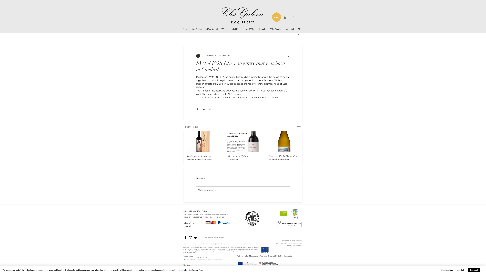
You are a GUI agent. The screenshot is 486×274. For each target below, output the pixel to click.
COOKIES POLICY (221, 244)
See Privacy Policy (195, 270)
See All (299, 126)
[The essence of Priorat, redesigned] (243, 141)
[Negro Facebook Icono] (186, 238)
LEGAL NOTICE (200, 244)
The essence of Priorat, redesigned (238, 157)
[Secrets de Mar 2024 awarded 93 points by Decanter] (284, 141)
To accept (474, 270)
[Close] (482, 270)
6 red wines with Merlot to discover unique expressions (199, 157)
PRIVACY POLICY (188, 244)
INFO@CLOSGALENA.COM (198, 217)
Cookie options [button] (447, 270)
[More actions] (288, 55)
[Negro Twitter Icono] (195, 238)
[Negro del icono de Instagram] (190, 238)
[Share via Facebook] (197, 109)
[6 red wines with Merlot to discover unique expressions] (202, 141)
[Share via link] (210, 109)
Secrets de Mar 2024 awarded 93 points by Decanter (283, 157)
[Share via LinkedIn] (203, 109)
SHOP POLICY (210, 244)
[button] (285, 17)
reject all (460, 270)
